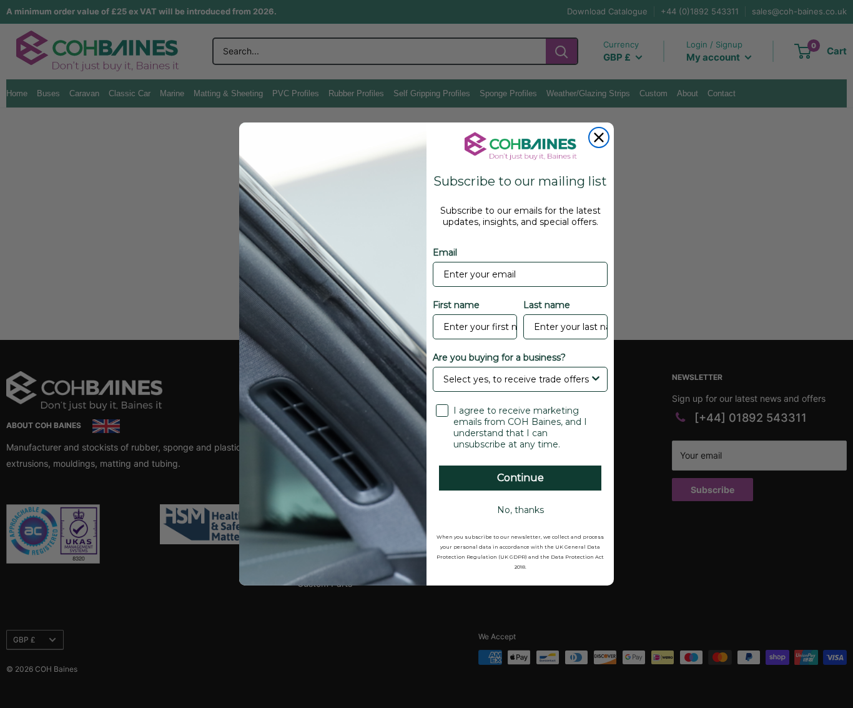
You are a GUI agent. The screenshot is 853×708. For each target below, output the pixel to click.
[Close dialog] (599, 137)
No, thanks (520, 510)
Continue (520, 478)
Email (445, 252)
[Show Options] (595, 379)
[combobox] (516, 379)
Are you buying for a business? (499, 357)
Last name (546, 305)
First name (456, 305)
